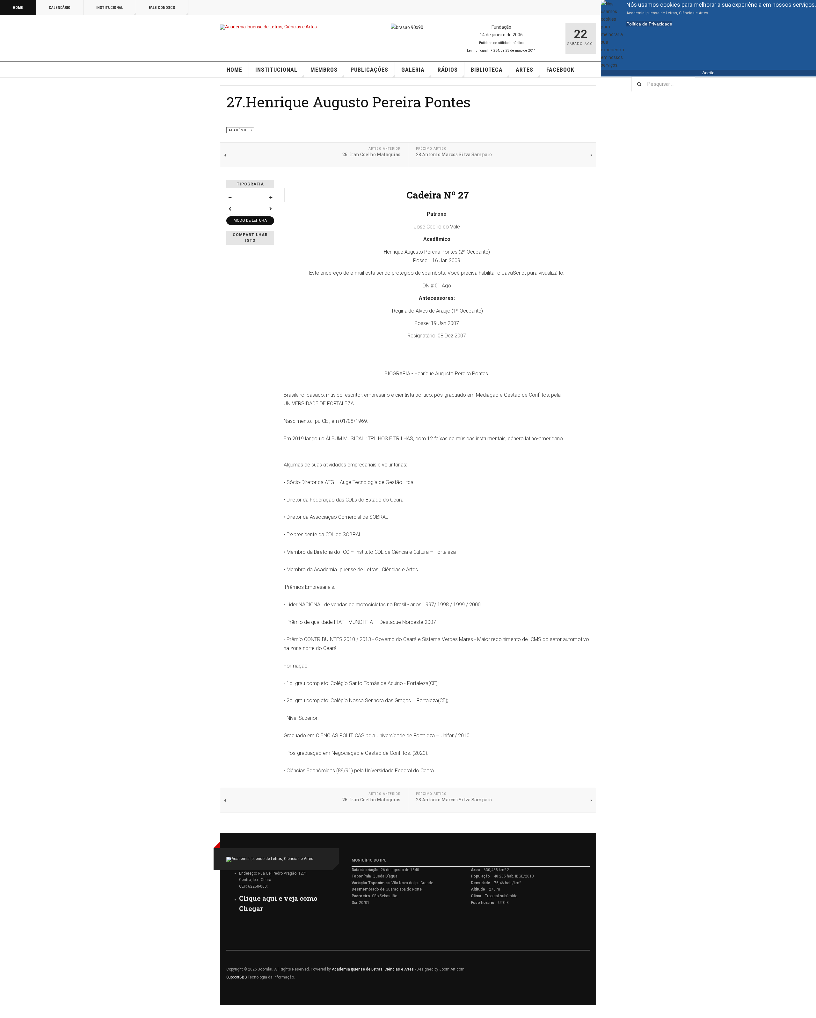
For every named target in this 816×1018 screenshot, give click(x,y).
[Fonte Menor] (229, 197)
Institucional (109, 7)
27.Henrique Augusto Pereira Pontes (348, 101)
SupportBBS (236, 977)
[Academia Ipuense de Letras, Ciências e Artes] (268, 27)
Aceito (708, 72)
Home (18, 7)
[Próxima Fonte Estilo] (270, 208)
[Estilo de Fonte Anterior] (229, 208)
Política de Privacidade (649, 23)
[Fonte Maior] (270, 197)
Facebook (560, 69)
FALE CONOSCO (162, 7)
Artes (524, 69)
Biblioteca (487, 69)
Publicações (369, 69)
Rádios (448, 69)
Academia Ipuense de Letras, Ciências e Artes (373, 969)
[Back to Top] (6, 1011)
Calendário (59, 7)
